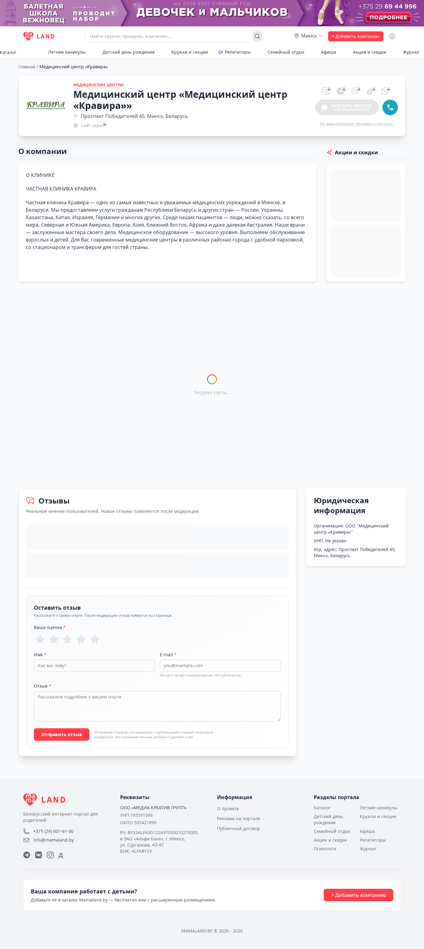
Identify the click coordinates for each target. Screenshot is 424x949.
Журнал (368, 849)
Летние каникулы (67, 52)
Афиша (328, 52)
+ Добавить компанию (356, 36)
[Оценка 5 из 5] (94, 639)
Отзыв (42, 686)
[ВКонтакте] (38, 855)
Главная (26, 67)
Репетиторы (238, 52)
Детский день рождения (128, 52)
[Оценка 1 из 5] (40, 639)
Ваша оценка (50, 627)
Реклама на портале (238, 818)
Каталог (322, 808)
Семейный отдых (286, 52)
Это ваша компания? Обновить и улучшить (356, 123)
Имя (40, 655)
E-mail (168, 655)
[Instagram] (50, 855)
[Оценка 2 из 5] (53, 639)
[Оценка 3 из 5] (67, 639)
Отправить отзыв (61, 734)
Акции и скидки (369, 52)
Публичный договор (238, 828)
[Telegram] (26, 855)
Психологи (325, 849)
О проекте (228, 808)
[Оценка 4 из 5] (81, 639)
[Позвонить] (390, 107)
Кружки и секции (189, 52)
